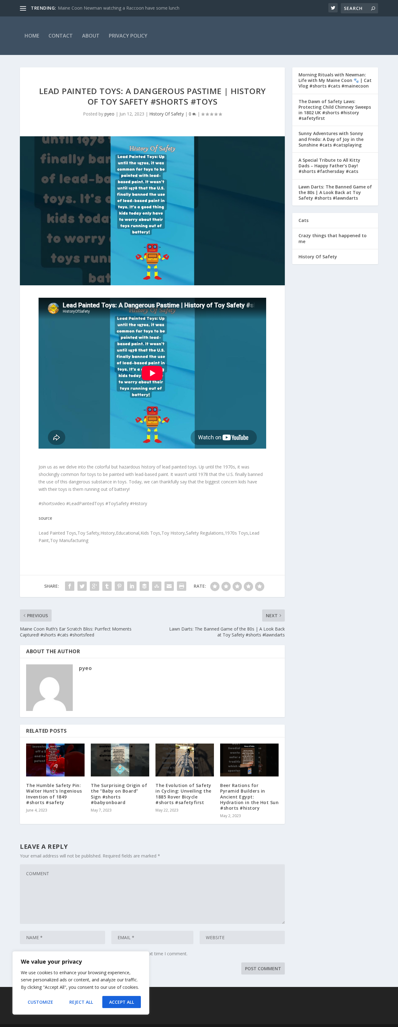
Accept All (121, 1002)
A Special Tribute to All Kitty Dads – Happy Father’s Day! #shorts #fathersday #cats (329, 165)
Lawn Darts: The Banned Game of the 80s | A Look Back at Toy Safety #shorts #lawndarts (335, 192)
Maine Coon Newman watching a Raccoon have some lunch (118, 8)
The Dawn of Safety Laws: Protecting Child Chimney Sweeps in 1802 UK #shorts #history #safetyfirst (334, 109)
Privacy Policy (128, 35)
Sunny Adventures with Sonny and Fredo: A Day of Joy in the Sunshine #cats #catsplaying (330, 138)
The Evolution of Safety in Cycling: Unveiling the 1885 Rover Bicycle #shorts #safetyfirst (183, 793)
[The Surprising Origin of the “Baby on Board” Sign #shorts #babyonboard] (120, 760)
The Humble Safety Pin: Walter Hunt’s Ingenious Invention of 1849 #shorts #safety (54, 793)
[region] (80, 983)
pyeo (109, 114)
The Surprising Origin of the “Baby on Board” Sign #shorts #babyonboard (119, 793)
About (91, 35)
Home (32, 35)
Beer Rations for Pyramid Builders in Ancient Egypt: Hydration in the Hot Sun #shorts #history (249, 796)
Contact (61, 35)
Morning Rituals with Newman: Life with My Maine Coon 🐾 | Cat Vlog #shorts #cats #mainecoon (335, 80)
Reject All (81, 1002)
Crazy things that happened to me (332, 238)
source (45, 518)
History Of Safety (166, 114)
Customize (40, 1002)
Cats (303, 220)
